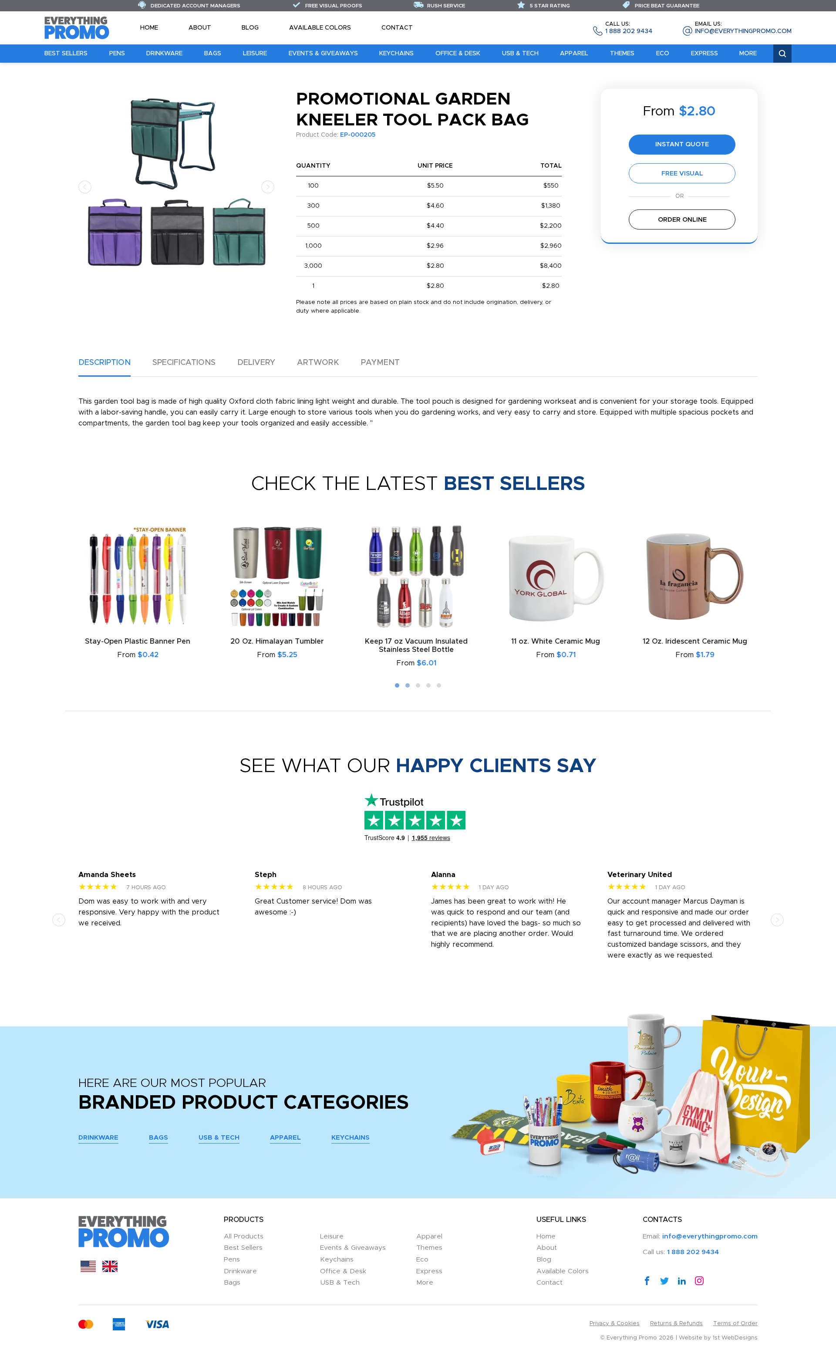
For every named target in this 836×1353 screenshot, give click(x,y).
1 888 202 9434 (628, 28)
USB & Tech (520, 54)
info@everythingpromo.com (743, 28)
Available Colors (320, 28)
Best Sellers (66, 54)
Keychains (396, 54)
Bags (212, 54)
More (748, 54)
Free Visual (682, 173)
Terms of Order (735, 1323)
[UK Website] (110, 1269)
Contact (397, 28)
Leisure (255, 54)
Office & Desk (457, 54)
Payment (380, 363)
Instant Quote (682, 144)
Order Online (682, 219)
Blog (250, 28)
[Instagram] (699, 1280)
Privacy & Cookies (615, 1323)
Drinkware (164, 54)
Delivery (256, 363)
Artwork (318, 363)
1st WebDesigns (735, 1338)
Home (149, 28)
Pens (117, 54)
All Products (243, 1236)
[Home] (77, 27)
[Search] (782, 53)
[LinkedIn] (682, 1280)
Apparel (574, 54)
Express (704, 54)
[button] (84, 186)
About (200, 28)
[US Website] (88, 1269)
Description (104, 363)
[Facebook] (647, 1280)
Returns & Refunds (676, 1323)
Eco (662, 54)
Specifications (184, 363)
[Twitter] (664, 1280)
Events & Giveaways (323, 54)
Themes (622, 54)
